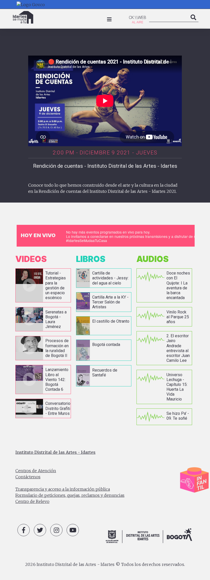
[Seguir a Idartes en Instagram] (56, 530)
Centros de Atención (35, 470)
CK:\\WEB (137, 17)
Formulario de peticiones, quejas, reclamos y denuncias (69, 495)
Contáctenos (27, 476)
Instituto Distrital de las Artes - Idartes (55, 452)
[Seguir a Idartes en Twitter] (40, 530)
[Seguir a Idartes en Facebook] (23, 530)
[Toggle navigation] (109, 19)
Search (193, 22)
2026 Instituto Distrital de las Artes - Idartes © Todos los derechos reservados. (105, 564)
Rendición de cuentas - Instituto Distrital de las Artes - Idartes (105, 166)
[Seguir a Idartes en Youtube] (73, 530)
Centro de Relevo (32, 501)
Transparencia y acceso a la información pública (62, 489)
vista (43, 285)
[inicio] (23, 17)
